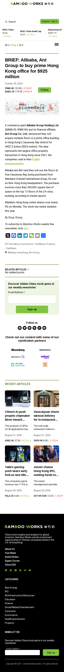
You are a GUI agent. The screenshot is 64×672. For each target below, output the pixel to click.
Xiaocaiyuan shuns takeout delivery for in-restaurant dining (46, 416)
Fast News (14, 244)
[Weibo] (39, 328)
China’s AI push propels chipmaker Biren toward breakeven (17, 416)
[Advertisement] (32, 12)
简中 (21, 45)
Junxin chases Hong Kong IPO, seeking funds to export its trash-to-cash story (46, 471)
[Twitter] (25, 328)
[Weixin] (34, 328)
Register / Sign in (49, 21)
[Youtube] (44, 328)
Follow (44, 89)
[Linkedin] (30, 328)
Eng (14, 45)
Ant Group (34, 252)
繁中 (7, 45)
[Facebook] (20, 328)
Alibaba (12, 252)
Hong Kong (22, 252)
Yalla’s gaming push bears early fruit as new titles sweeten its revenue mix (16, 471)
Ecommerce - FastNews (33, 244)
